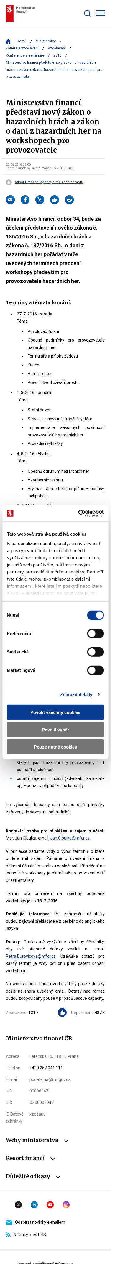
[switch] (95, 633)
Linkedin (34, 1204)
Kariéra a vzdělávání (22, 48)
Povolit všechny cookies (55, 712)
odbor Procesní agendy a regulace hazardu (49, 182)
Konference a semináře (25, 55)
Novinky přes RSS (30, 1234)
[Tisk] (69, 199)
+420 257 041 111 (46, 1068)
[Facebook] (25, 199)
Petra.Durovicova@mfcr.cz (31, 956)
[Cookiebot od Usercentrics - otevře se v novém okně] (79, 513)
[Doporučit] (54, 199)
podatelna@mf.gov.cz (49, 1079)
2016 (57, 55)
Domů (22, 41)
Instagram (66, 1204)
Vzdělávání (57, 48)
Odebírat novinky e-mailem (40, 1222)
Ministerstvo (46, 41)
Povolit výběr (55, 729)
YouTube (50, 1204)
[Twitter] (39, 199)
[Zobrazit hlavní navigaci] (100, 13)
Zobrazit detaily (76, 694)
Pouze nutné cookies (55, 746)
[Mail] (10, 199)
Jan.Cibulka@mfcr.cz (70, 838)
